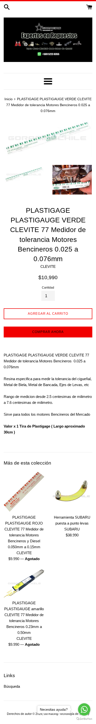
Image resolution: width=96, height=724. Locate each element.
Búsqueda (12, 686)
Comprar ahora (48, 332)
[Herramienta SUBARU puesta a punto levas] (72, 491)
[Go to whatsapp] (84, 709)
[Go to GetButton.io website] (84, 719)
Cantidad (48, 287)
